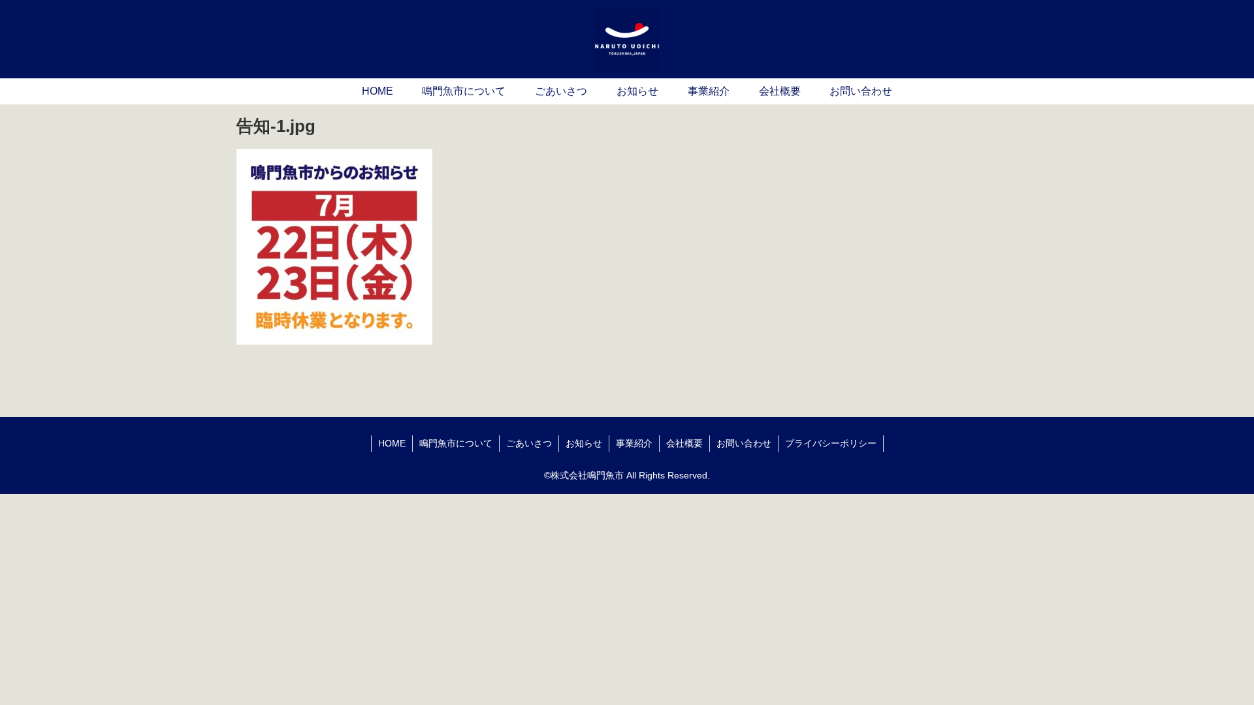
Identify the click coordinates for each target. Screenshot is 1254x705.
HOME (392, 443)
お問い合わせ (743, 443)
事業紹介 (634, 443)
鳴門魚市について (455, 443)
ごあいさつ (529, 443)
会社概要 (684, 443)
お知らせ (584, 443)
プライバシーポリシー (830, 443)
